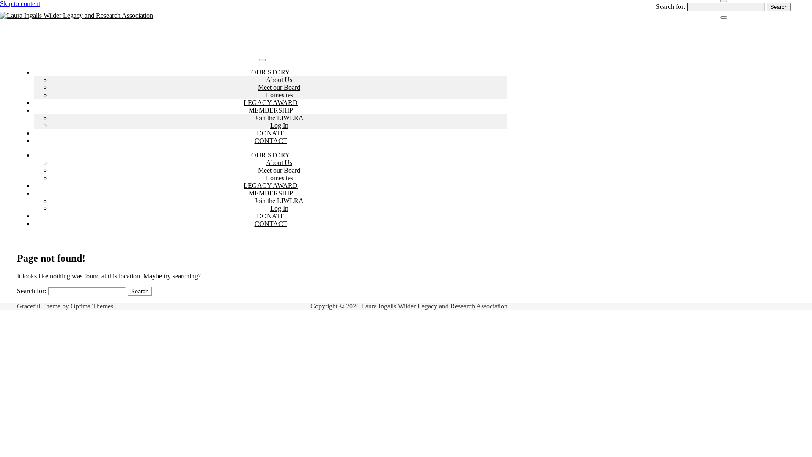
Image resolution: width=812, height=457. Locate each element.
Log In (279, 125)
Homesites (279, 95)
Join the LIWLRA (279, 117)
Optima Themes (92, 306)
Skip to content (20, 3)
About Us (279, 79)
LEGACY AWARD (271, 102)
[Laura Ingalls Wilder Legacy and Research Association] (76, 15)
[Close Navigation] (723, 17)
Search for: (670, 6)
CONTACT (271, 140)
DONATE (271, 133)
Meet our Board (279, 87)
